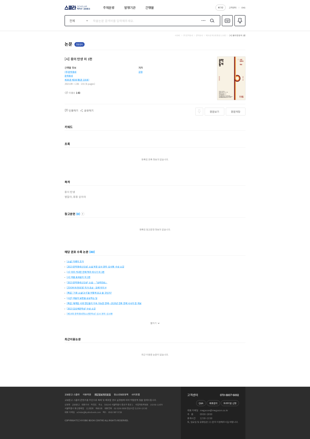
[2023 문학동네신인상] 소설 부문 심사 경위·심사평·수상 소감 (95, 266)
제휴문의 (213, 403)
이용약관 (87, 394)
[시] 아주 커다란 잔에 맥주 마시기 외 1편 (85, 272)
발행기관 (130, 7)
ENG (243, 7)
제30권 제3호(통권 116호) (77, 79)
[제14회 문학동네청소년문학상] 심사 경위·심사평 (90, 313)
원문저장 (235, 112)
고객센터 (232, 7)
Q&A (201, 403)
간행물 (149, 7)
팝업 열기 (82, 214)
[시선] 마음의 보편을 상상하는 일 (82, 298)
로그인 (220, 7)
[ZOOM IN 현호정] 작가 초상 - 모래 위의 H (86, 287)
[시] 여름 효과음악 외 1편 (78, 277)
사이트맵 (135, 394)
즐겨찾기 (199, 111)
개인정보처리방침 (102, 394)
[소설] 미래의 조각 (75, 261)
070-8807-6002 (229, 395)
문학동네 (69, 75)
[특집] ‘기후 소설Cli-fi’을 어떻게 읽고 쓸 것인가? (89, 292)
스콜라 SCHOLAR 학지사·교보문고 (77, 9)
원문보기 (214, 112)
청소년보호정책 (121, 394)
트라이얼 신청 (229, 403)
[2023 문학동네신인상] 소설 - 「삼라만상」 (87, 282)
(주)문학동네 (70, 71)
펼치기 (153, 323)
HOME (177, 35)
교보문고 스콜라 (72, 394)
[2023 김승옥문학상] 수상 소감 (81, 308)
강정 (141, 71)
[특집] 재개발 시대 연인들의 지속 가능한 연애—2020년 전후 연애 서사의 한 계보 (104, 303)
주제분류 (108, 7)
